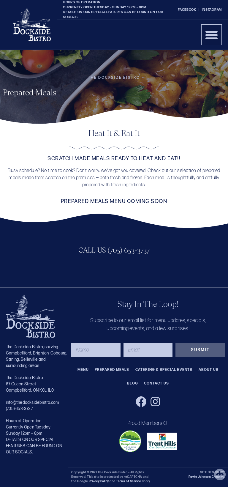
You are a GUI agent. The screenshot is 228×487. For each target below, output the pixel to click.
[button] (211, 34)
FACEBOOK (187, 10)
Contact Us (156, 383)
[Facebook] (141, 401)
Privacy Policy (99, 481)
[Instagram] (155, 401)
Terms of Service (128, 481)
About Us (209, 370)
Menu (83, 370)
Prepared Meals (112, 370)
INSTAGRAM (212, 10)
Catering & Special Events (164, 370)
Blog (132, 383)
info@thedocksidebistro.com (32, 402)
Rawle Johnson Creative (207, 477)
